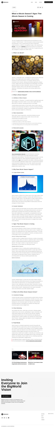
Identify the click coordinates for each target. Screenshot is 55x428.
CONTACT (40, 2)
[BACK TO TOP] (51, 413)
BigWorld (23, 46)
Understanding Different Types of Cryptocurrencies (29, 91)
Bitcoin (13, 46)
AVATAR (42, 417)
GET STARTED (6, 396)
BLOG (32, 2)
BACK (14, 7)
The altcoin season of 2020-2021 (18, 154)
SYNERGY (42, 419)
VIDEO (36, 2)
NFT (19, 160)
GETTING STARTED (48, 2)
